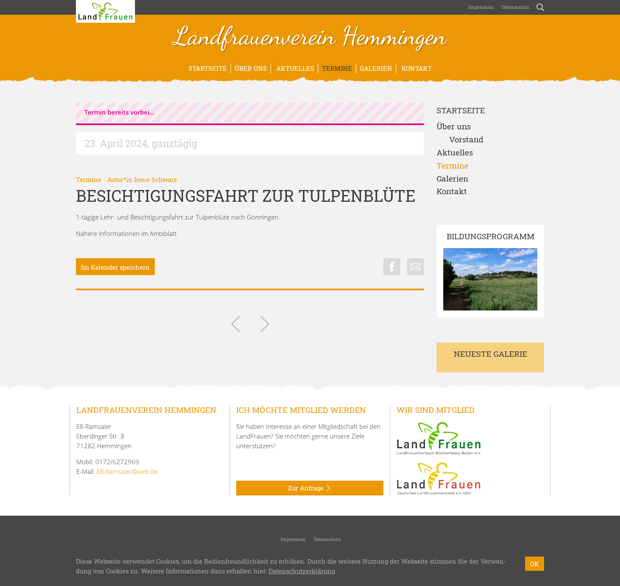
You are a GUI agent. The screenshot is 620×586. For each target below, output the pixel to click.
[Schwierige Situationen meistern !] (235, 326)
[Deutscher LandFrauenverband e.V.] (438, 478)
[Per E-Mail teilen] (415, 266)
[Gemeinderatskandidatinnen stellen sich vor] (265, 326)
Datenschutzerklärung (302, 571)
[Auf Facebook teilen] (391, 266)
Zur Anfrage (306, 488)
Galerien (376, 68)
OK (534, 563)
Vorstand (466, 139)
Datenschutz (515, 7)
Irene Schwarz (155, 179)
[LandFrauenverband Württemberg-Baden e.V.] (438, 437)
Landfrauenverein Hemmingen (310, 37)
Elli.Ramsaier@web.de (127, 471)
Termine (337, 68)
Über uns (251, 68)
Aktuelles (294, 68)
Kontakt (416, 68)
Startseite (208, 68)
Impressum (480, 7)
